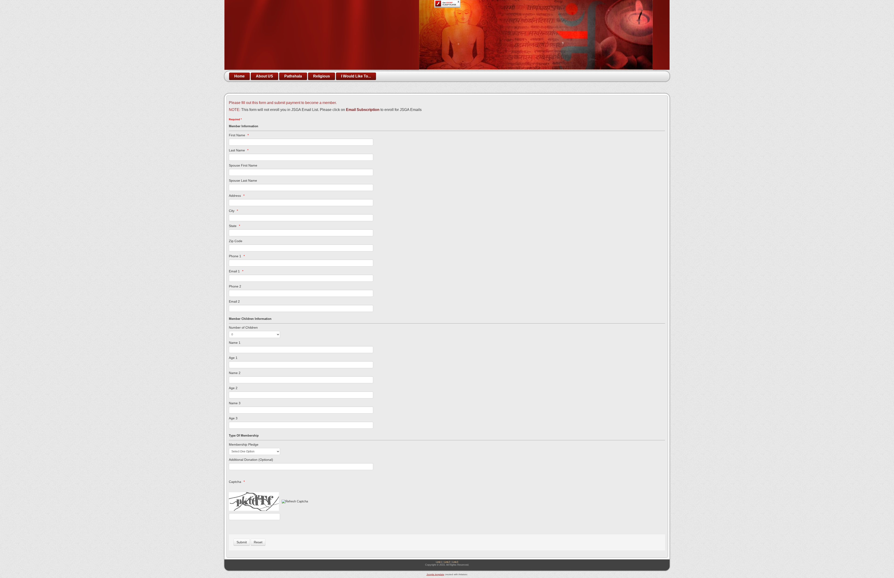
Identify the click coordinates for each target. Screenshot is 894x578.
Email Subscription (362, 110)
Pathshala (293, 76)
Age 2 (233, 388)
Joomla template (435, 574)
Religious (321, 76)
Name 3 (234, 403)
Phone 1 (235, 256)
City (231, 211)
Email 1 (234, 271)
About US (264, 76)
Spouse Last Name (243, 180)
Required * (235, 119)
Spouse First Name (243, 165)
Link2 (447, 562)
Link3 (455, 562)
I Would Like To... (356, 76)
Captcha (235, 482)
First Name (237, 135)
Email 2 (234, 301)
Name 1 (234, 342)
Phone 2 (235, 286)
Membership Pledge (243, 444)
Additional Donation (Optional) (251, 459)
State (233, 226)
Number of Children (243, 327)
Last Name (237, 150)
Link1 (439, 562)
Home (239, 76)
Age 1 (233, 358)
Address (235, 195)
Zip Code (235, 241)
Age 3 (233, 418)
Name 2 (234, 373)
